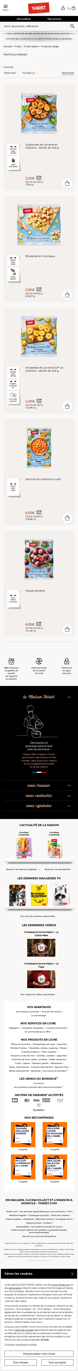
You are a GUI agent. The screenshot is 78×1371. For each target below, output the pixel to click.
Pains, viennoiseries (19, 1067)
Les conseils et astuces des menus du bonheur (38, 1087)
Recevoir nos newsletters (58, 869)
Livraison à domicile (56, 1028)
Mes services (54, 19)
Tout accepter (57, 1362)
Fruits (18, 46)
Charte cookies (13, 1219)
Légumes (61, 1055)
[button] (63, 8)
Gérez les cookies (60, 1215)
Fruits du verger (50, 46)
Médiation (28, 1219)
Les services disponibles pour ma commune (42, 1211)
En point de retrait (51, 1011)
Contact (48, 1223)
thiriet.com (12, 1211)
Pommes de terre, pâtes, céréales (29, 1059)
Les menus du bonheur (55, 1071)
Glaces (26, 1063)
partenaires (15, 1288)
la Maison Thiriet (39, 697)
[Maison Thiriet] (39, 8)
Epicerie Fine (61, 1067)
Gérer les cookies (24, 1330)
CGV (69, 1211)
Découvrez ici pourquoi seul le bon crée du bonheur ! (39, 746)
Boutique (36, 1071)
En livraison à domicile (27, 1011)
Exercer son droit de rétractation (39, 1236)
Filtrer (28, 73)
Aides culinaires (57, 1059)
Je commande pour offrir (38, 1031)
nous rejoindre (39, 806)
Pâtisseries (56, 1063)
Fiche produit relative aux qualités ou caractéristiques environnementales (39, 1231)
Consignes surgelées (32, 1028)
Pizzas (63, 1048)
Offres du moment (20, 1044)
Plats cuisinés (49, 1052)
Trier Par (10, 73)
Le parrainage (38, 1015)
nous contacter (39, 795)
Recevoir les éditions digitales (21, 869)
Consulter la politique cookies (21, 1344)
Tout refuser (20, 1362)
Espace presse (33, 1223)
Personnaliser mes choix (39, 1353)
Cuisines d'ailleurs (30, 1052)
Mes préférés (24, 19)
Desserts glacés (40, 1063)
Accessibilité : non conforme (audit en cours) (39, 1226)
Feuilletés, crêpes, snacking (43, 1048)
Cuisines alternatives (42, 1067)
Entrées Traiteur (19, 1048)
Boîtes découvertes (19, 1071)
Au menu (38, 1083)
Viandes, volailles (45, 1055)
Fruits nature (31, 46)
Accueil (8, 46)
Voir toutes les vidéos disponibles (37, 995)
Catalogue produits (39, 1215)
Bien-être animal (44, 1219)
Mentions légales (18, 1215)
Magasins (14, 1028)
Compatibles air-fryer (44, 1044)
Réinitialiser (68, 73)
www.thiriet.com (61, 1284)
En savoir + (39, 1109)
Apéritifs (61, 1044)
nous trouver (39, 785)
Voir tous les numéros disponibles (37, 916)
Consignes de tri (64, 1219)
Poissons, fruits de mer (23, 1055)
